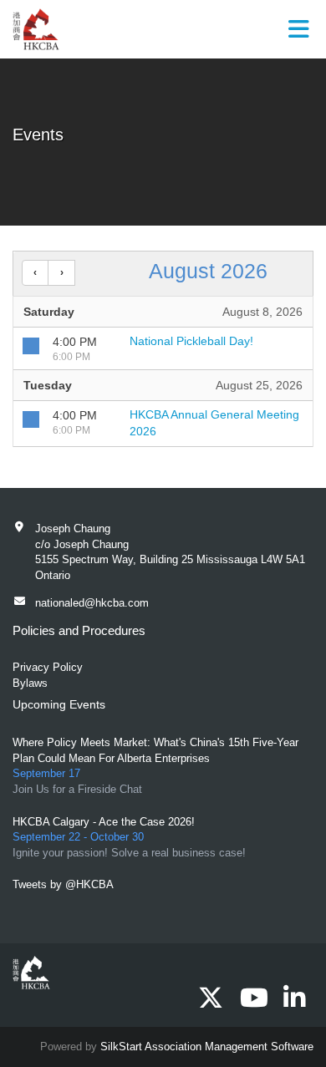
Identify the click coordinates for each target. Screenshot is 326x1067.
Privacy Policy (48, 667)
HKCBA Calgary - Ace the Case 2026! (104, 821)
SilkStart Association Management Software (206, 1046)
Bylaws (30, 683)
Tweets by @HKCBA (63, 884)
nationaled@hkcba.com (92, 603)
